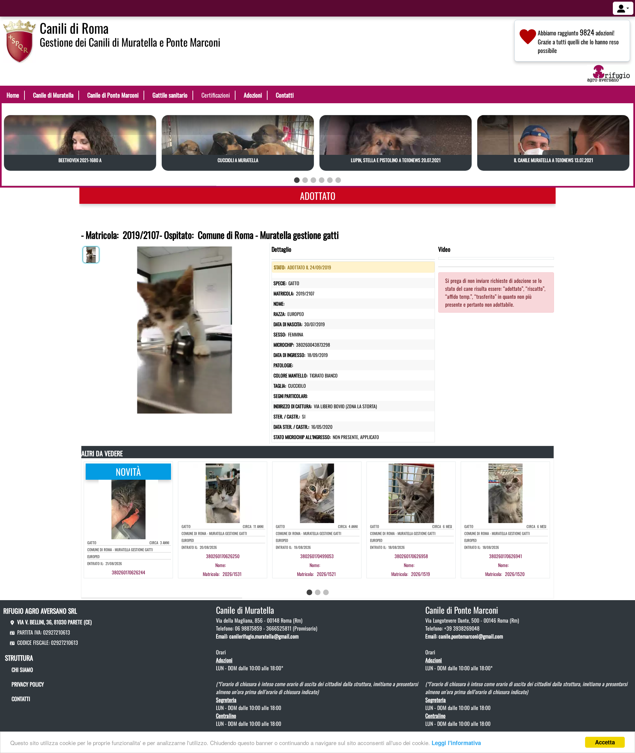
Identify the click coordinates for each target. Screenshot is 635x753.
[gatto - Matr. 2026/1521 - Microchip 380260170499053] (323, 564)
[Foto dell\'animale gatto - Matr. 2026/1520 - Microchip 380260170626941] (505, 493)
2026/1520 (515, 573)
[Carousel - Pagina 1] (297, 180)
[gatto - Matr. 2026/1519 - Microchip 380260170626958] (417, 564)
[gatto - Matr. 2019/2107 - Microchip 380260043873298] (184, 328)
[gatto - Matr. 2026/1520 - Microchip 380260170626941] (512, 564)
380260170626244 (128, 572)
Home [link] (13, 95)
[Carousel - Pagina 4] (321, 180)
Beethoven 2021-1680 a (80, 159)
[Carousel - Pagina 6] (338, 180)
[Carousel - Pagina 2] (305, 180)
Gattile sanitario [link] (170, 95)
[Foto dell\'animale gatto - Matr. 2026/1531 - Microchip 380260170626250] (222, 493)
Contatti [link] (285, 95)
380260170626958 (411, 556)
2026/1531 (232, 573)
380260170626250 (222, 556)
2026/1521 (326, 573)
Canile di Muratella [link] (53, 95)
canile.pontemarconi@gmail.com (471, 636)
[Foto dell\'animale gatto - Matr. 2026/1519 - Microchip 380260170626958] (411, 493)
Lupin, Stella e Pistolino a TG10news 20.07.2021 (396, 159)
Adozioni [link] (253, 95)
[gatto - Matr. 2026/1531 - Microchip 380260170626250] (229, 564)
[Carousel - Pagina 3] (313, 180)
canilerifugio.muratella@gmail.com (264, 636)
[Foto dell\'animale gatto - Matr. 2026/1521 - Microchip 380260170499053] (317, 493)
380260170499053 (317, 556)
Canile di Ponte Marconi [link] (113, 95)
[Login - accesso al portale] (623, 8)
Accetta (605, 742)
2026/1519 (420, 573)
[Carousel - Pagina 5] (330, 180)
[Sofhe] (19, 41)
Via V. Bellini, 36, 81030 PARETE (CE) (54, 622)
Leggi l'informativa (456, 743)
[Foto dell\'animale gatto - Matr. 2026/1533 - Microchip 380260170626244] (128, 509)
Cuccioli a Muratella (238, 159)
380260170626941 (505, 556)
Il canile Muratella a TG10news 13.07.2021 (553, 159)
